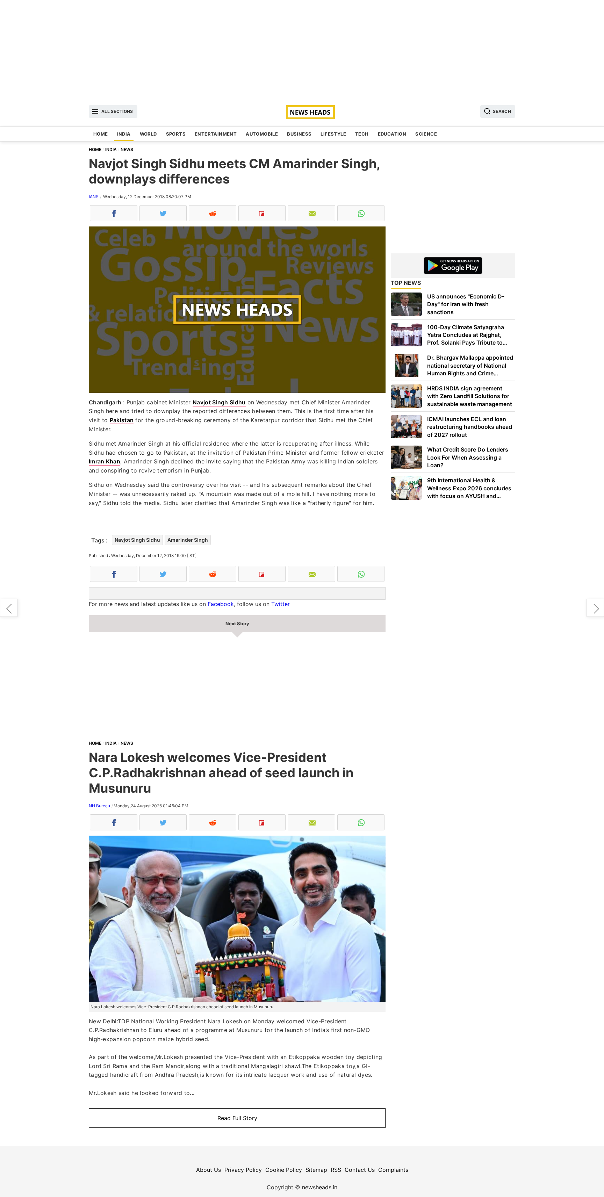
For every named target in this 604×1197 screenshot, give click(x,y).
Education (392, 134)
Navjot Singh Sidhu (219, 402)
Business (299, 134)
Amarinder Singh (187, 540)
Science (426, 134)
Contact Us (360, 1169)
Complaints (393, 1169)
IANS (94, 196)
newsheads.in (319, 1187)
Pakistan (122, 420)
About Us (208, 1169)
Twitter (280, 603)
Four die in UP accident (595, 608)
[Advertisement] (302, 49)
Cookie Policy (283, 1169)
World (148, 134)
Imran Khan (104, 461)
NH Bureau (99, 805)
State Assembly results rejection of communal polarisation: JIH (8, 608)
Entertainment (216, 134)
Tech (362, 134)
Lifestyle (333, 134)
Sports (176, 134)
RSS (336, 1169)
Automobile (262, 134)
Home (100, 134)
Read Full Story (237, 1118)
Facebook (221, 603)
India (124, 134)
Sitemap (316, 1169)
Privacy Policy (243, 1169)
